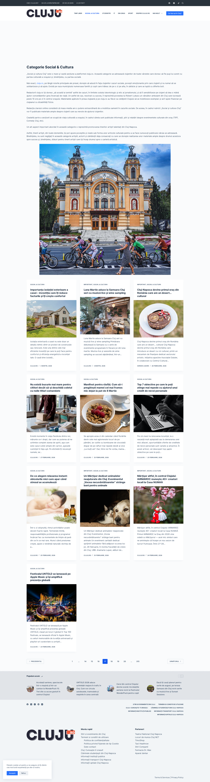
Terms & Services (162, 777)
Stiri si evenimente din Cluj (144, 704)
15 (92, 661)
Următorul (174, 661)
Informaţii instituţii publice (139, 711)
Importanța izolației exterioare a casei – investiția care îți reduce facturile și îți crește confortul (49, 293)
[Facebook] (169, 3)
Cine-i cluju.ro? (32, 3)
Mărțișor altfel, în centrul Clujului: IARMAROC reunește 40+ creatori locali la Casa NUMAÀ (157, 479)
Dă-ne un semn (67, 3)
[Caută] (182, 3)
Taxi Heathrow (142, 743)
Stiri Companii (141, 747)
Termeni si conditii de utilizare (170, 704)
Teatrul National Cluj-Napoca (148, 734)
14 (85, 661)
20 (125, 661)
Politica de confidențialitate (96, 740)
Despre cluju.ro (143, 13)
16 (98, 661)
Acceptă (12, 773)
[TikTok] (178, 3)
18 (112, 661)
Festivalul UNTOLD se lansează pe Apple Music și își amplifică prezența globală (50, 577)
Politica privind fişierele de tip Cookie (101, 743)
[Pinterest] (38, 704)
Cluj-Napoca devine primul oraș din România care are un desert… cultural (158, 293)
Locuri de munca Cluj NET (147, 737)
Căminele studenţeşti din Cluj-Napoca (167, 708)
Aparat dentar (141, 753)
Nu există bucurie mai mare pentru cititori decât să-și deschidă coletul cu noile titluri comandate (51, 387)
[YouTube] (42, 704)
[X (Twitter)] (31, 704)
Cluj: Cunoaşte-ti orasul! (137, 708)
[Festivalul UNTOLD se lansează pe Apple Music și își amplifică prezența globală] (51, 603)
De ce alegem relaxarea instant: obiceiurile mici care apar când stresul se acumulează (49, 479)
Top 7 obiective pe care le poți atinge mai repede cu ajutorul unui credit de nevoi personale (157, 387)
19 (118, 661)
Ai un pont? (80, 3)
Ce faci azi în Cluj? (175, 13)
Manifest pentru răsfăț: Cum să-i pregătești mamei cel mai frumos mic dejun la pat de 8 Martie (103, 387)
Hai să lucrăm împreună (50, 3)
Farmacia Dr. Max (143, 750)
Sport (130, 13)
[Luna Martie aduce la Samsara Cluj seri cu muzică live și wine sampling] (105, 315)
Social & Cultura (92, 13)
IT (114, 13)
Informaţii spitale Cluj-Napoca (170, 714)
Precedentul (36, 661)
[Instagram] (174, 3)
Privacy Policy (177, 777)
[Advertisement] (105, 39)
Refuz (23, 773)
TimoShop (139, 740)
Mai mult (156, 13)
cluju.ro (39, 83)
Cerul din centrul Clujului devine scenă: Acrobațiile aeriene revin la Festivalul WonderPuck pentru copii (128, 688)
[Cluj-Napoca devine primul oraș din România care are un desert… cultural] (158, 319)
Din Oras (121, 13)
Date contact (90, 747)
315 (137, 661)
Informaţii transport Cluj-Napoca (168, 711)
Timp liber (78, 13)
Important (88, 284)
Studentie (106, 13)
